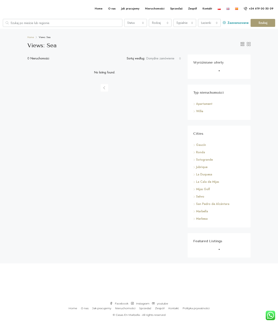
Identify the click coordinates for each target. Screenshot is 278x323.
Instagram (142, 303)
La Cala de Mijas (207, 182)
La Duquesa (204, 174)
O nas (112, 8)
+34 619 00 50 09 (260, 8)
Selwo (200, 196)
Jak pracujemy (130, 8)
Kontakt (207, 8)
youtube (162, 303)
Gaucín (201, 145)
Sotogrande (204, 159)
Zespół (192, 8)
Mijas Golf (203, 189)
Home (99, 8)
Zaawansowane (237, 23)
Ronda (200, 152)
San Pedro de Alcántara (212, 204)
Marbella (202, 211)
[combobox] (135, 23)
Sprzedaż (176, 8)
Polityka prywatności (196, 308)
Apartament (204, 104)
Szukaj (263, 23)
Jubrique (201, 167)
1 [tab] (221, 72)
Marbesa (202, 218)
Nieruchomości (155, 8)
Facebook (121, 303)
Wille (199, 111)
